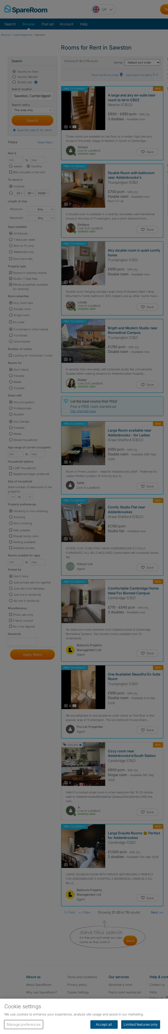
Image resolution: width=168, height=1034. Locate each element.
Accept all (104, 1024)
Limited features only (141, 1024)
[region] (84, 1016)
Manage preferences (23, 1024)
